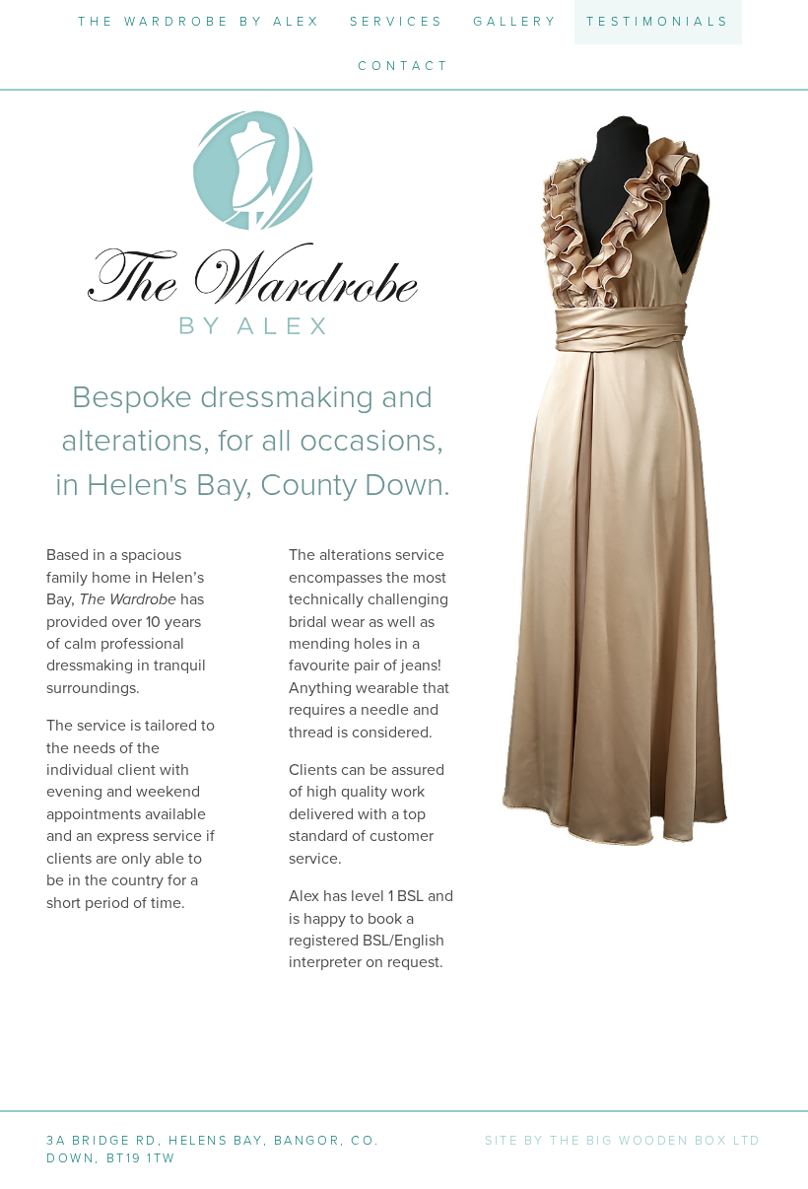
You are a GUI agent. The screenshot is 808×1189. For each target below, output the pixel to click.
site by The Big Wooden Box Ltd (623, 1141)
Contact (404, 66)
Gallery (516, 22)
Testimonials (657, 22)
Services (397, 22)
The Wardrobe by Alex (199, 22)
